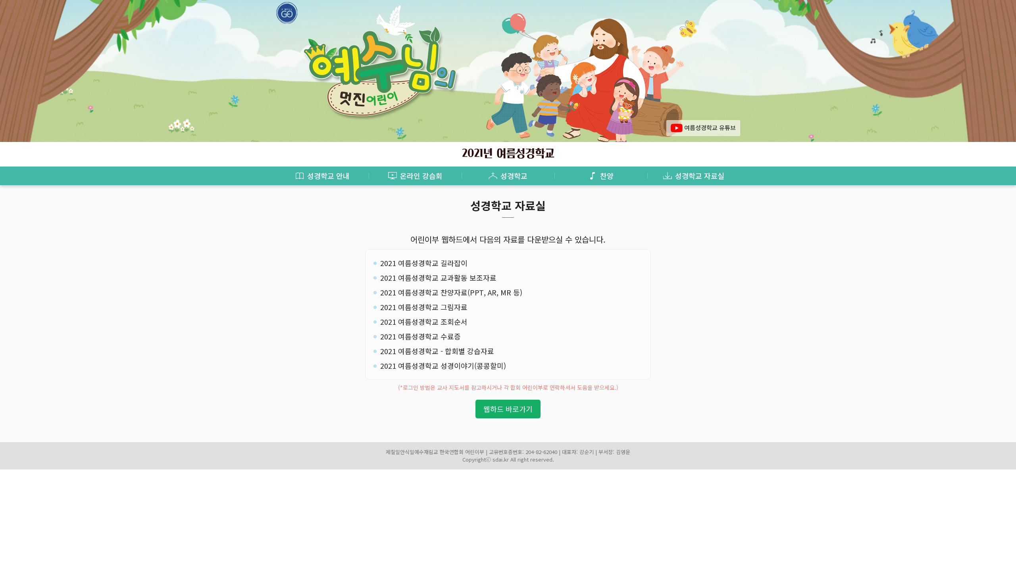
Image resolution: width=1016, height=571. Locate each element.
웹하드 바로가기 (508, 409)
